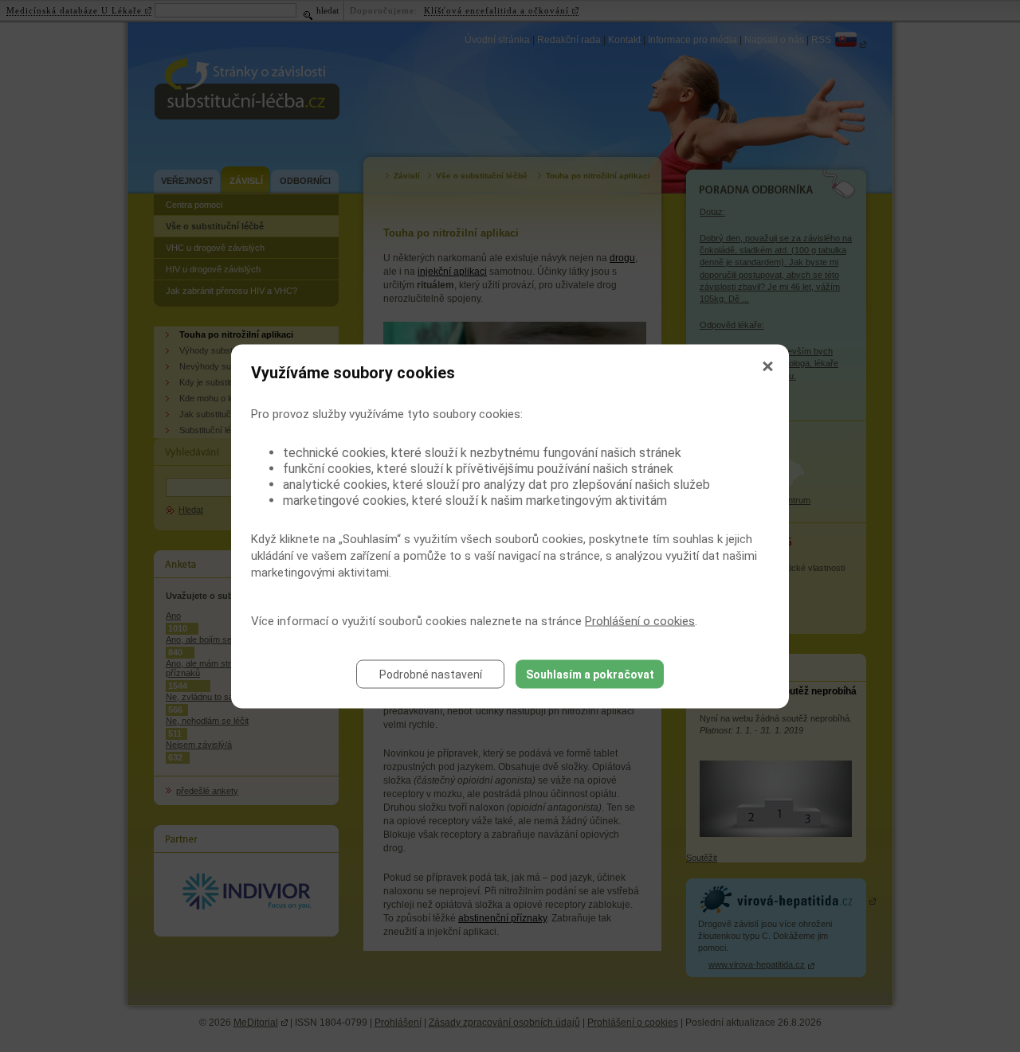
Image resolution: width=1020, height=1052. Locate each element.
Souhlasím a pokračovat (590, 673)
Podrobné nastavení (430, 673)
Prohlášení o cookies (640, 620)
